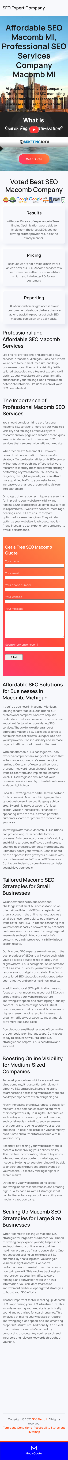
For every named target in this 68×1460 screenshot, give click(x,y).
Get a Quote (34, 159)
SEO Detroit (39, 1419)
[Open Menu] (63, 8)
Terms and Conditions (17, 1428)
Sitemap (34, 1432)
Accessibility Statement (49, 1428)
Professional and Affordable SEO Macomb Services (31, 339)
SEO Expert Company (24, 8)
